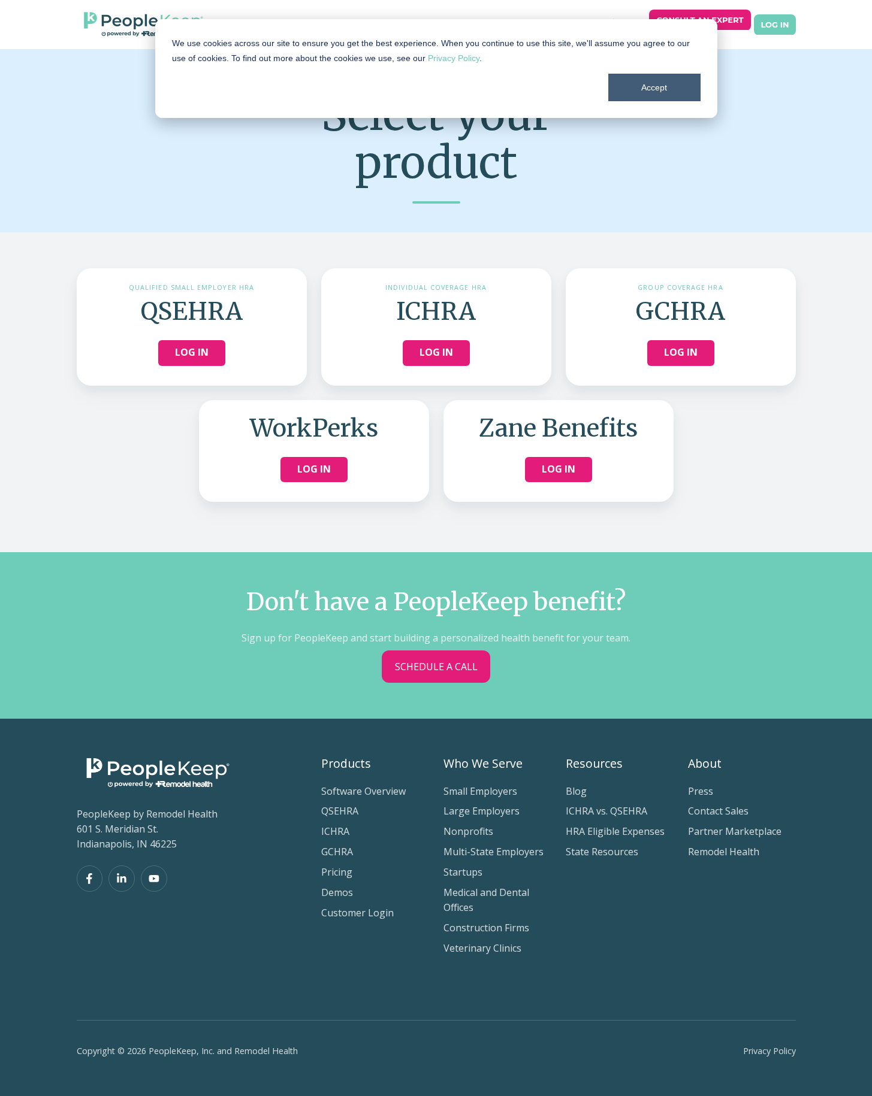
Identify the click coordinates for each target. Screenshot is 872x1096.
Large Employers (481, 811)
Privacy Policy (453, 58)
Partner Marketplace (735, 831)
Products (346, 763)
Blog (576, 791)
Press (700, 791)
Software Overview (363, 791)
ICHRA (335, 831)
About (705, 763)
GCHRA (337, 851)
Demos (337, 892)
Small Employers (480, 791)
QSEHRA (339, 811)
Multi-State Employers (493, 851)
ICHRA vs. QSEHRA (606, 811)
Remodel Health (723, 851)
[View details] (90, 878)
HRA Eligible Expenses (615, 831)
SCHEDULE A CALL (436, 666)
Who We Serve (483, 763)
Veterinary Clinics (482, 948)
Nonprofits (468, 831)
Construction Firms (486, 927)
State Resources (602, 851)
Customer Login (357, 912)
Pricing (336, 872)
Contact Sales (718, 811)
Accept (654, 87)
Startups (462, 872)
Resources (594, 763)
